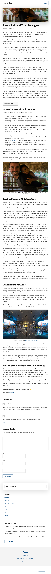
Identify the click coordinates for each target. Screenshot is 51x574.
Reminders (25, 562)
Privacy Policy (42, 571)
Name (4, 453)
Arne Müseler (28, 340)
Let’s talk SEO (9, 541)
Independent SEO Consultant (25, 558)
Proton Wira (14, 140)
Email (4, 460)
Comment (5, 436)
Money (6, 509)
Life (10, 392)
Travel (12, 392)
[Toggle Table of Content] (15, 104)
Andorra (7, 497)
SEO (6, 512)
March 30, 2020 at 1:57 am (11, 416)
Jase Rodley (7, 3)
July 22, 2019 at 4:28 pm (10, 404)
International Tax (9, 503)
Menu (45, 3)
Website (4, 468)
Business (7, 500)
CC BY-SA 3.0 (34, 340)
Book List (25, 555)
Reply (4, 412)
